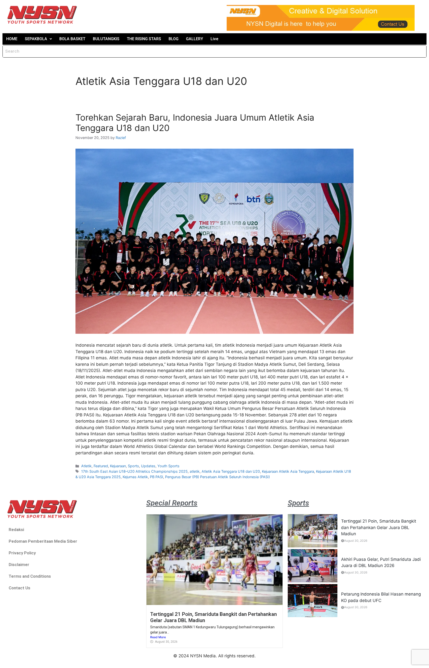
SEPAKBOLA (36, 38)
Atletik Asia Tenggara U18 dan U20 (231, 471)
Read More (158, 637)
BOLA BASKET (72, 38)
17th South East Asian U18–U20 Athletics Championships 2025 (134, 471)
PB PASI (156, 477)
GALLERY (194, 38)
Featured (101, 466)
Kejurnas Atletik (135, 477)
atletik (195, 471)
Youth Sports (168, 466)
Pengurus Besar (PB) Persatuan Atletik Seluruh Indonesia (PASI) (217, 477)
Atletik (86, 466)
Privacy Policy (22, 552)
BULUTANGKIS (106, 38)
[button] (38, 39)
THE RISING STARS (144, 38)
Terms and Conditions (30, 576)
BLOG (174, 38)
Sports (133, 466)
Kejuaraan (118, 466)
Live (214, 38)
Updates (148, 466)
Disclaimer (19, 564)
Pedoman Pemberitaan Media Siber (43, 541)
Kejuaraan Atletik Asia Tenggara (288, 471)
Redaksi (16, 529)
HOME (11, 38)
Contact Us (19, 587)
